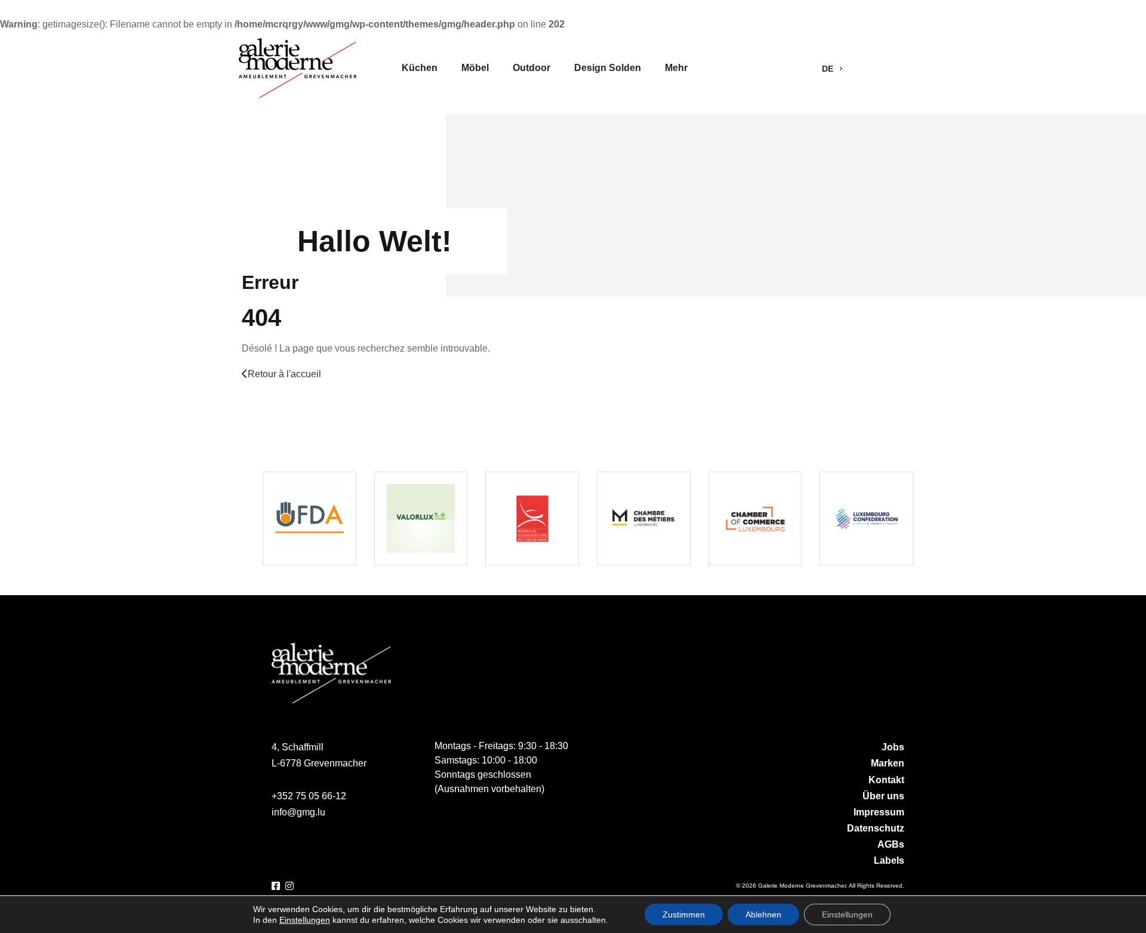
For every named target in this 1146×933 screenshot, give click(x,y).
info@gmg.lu (298, 812)
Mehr (676, 68)
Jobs (893, 747)
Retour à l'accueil (284, 374)
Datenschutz (875, 828)
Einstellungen (304, 920)
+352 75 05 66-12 (309, 796)
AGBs (890, 844)
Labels (889, 860)
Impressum (879, 812)
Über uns (883, 796)
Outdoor (531, 68)
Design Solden (607, 68)
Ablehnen (763, 914)
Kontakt (886, 780)
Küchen (420, 68)
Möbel (475, 68)
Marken (887, 763)
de (829, 68)
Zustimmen (684, 914)
